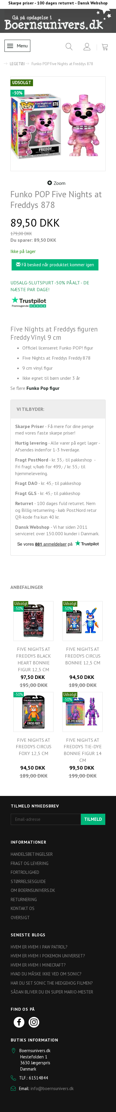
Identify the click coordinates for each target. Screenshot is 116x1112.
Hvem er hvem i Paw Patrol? (39, 947)
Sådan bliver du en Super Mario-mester (52, 992)
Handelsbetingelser (32, 854)
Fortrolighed (25, 872)
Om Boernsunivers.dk (33, 890)
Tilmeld (93, 819)
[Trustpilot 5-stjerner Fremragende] (28, 302)
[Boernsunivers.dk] (58, 20)
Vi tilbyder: (30, 409)
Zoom (59, 183)
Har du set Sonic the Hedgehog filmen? (52, 983)
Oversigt (20, 917)
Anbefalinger (26, 587)
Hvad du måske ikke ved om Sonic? (46, 974)
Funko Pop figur (42, 388)
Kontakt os (23, 908)
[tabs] (67, 48)
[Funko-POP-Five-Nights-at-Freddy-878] (58, 123)
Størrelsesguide (28, 881)
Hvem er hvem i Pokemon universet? (48, 956)
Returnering (24, 899)
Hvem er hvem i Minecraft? (38, 965)
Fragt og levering (29, 863)
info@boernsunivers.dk (52, 1088)
